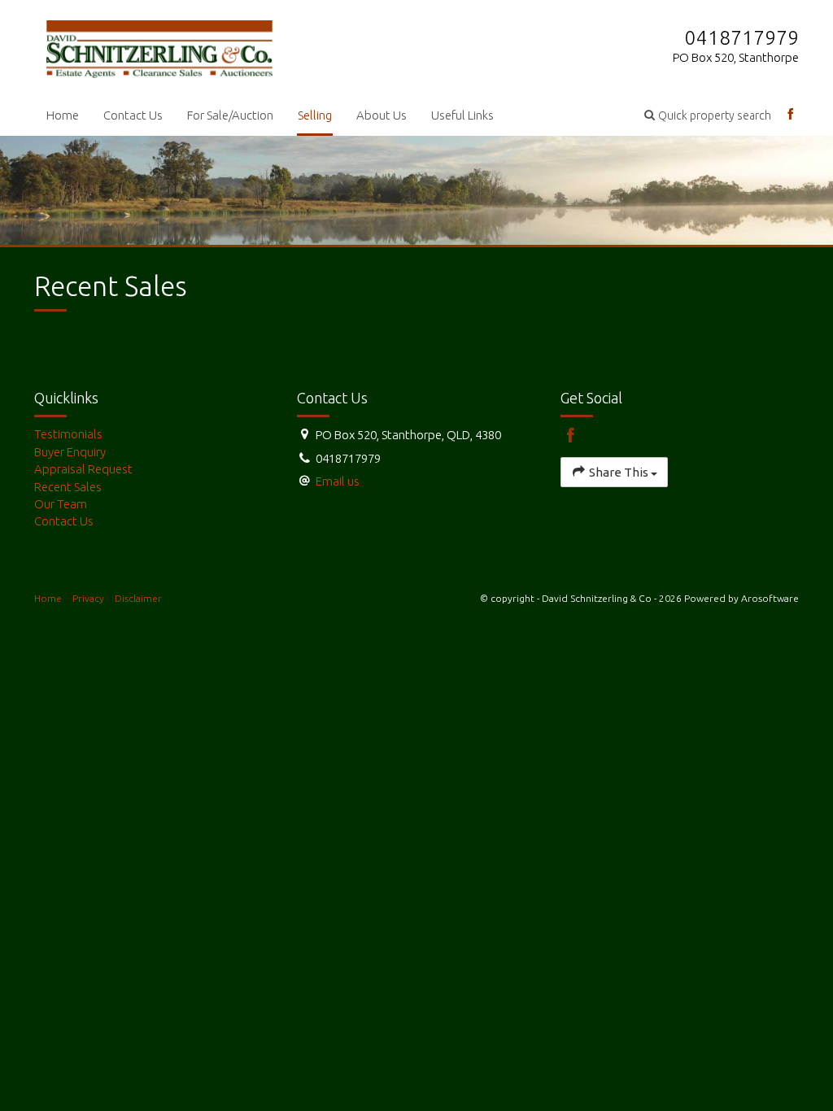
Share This (619, 472)
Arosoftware (770, 598)
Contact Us (133, 115)
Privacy (88, 598)
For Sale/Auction (230, 115)
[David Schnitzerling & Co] (159, 46)
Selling (315, 115)
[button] (707, 115)
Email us (338, 481)
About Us (381, 115)
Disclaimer (138, 598)
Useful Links (462, 115)
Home (62, 115)
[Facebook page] (791, 115)
